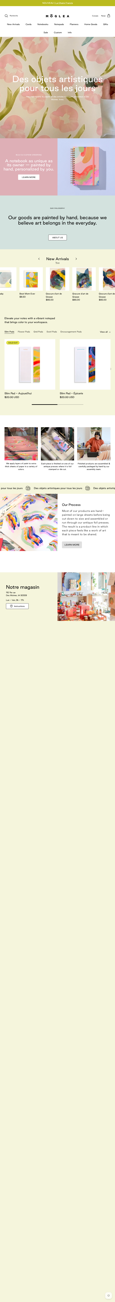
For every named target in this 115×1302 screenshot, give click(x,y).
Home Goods (90, 24)
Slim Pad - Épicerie (71, 393)
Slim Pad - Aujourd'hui (18, 393)
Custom (58, 32)
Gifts (105, 24)
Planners (74, 24)
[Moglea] (57, 15)
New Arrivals (13, 24)
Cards (28, 24)
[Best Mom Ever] (31, 279)
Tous (57, 263)
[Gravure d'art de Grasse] (57, 279)
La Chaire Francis (64, 3)
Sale (46, 32)
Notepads (59, 24)
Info (70, 32)
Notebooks (42, 24)
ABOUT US (57, 237)
